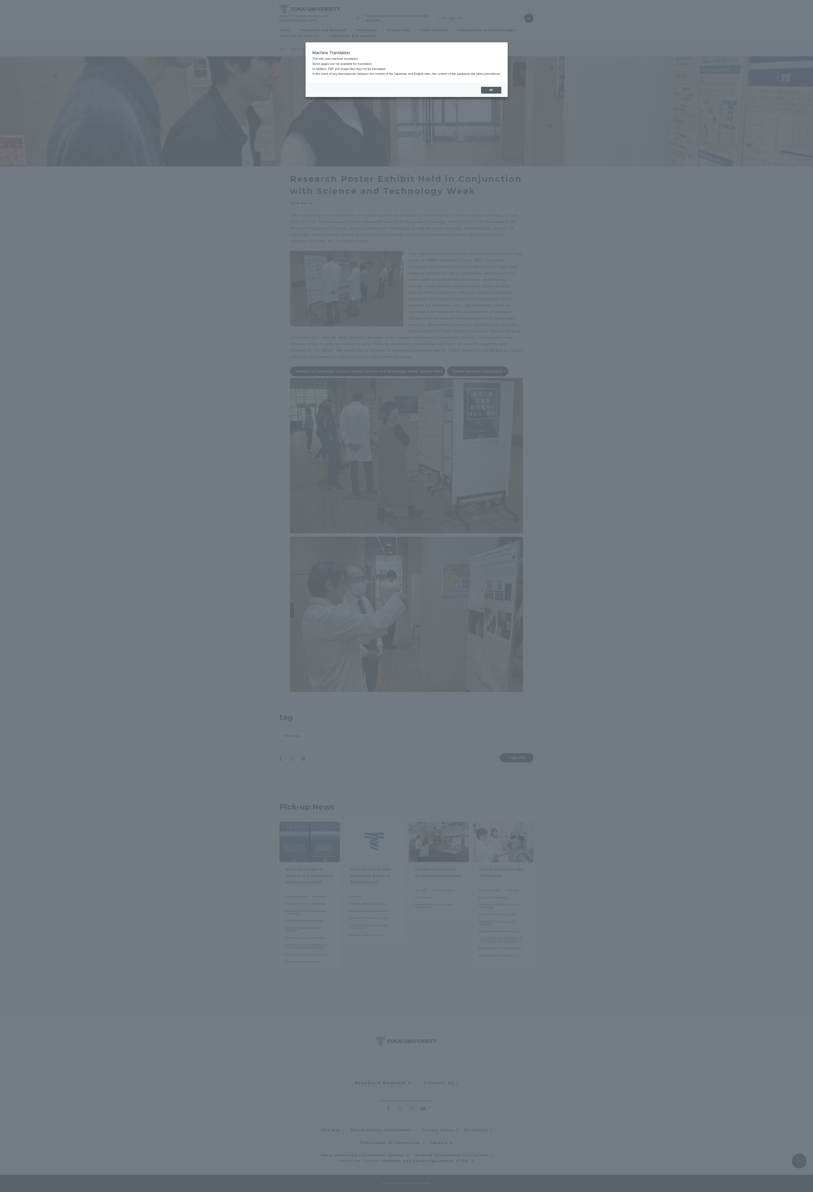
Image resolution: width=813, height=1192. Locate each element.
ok (491, 90)
